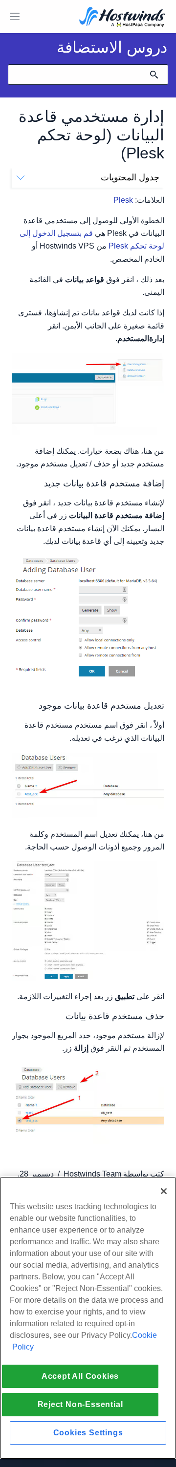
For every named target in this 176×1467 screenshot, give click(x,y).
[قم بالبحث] (154, 74)
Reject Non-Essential (80, 1404)
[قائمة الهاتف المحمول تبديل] (15, 16)
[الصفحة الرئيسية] (122, 17)
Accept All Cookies (80, 1376)
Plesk (123, 200)
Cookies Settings (88, 1432)
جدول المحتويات (130, 177)
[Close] (164, 1191)
